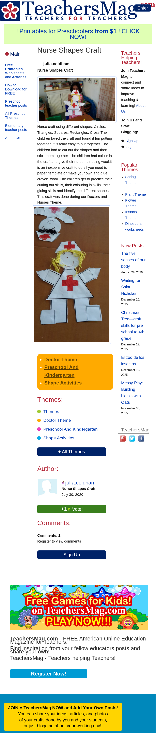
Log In (130, 147)
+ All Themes (71, 451)
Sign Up (71, 554)
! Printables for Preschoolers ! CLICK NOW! (78, 34)
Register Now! (48, 674)
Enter (142, 8)
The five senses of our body (133, 260)
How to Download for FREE (16, 89)
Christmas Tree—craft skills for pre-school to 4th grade (132, 325)
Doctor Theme (60, 359)
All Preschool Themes (15, 116)
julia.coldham (80, 483)
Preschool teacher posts (16, 103)
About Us (12, 138)
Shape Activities (63, 382)
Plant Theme (135, 194)
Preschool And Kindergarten (70, 429)
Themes (51, 411)
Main (15, 54)
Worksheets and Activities (15, 71)
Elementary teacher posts (16, 128)
